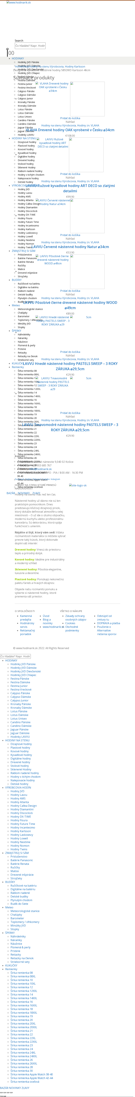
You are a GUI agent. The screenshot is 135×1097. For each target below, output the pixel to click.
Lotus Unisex (25, 116)
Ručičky (15, 867)
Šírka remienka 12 (22, 987)
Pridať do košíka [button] (70, 118)
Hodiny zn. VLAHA (88, 125)
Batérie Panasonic (22, 860)
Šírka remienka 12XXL (24, 991)
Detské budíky (25, 294)
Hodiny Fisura (19, 820)
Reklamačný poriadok (27, 632)
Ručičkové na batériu (24, 885)
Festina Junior (19, 686)
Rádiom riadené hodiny (25, 773)
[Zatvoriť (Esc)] (11, 1092)
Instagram (55, 479)
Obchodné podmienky (72, 628)
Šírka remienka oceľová (25, 1081)
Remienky (18, 367)
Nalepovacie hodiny (28, 178)
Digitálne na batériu (23, 889)
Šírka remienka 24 (27, 447)
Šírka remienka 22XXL (29, 439)
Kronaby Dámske (21, 707)
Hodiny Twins (25, 247)
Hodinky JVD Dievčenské (26, 671)
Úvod (46, 616)
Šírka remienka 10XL (23, 983)
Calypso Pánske (20, 693)
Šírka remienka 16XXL (24, 1005)
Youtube (46, 479)
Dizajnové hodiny (21, 744)
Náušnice (16, 943)
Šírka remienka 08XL (28, 374)
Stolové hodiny (20, 766)
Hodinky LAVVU (26, 134)
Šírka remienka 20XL (28, 421)
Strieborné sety (26, 359)
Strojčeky (16, 878)
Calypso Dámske (21, 697)
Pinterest (37, 479)
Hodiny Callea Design (24, 806)
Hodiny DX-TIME (21, 816)
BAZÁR (11, 493)
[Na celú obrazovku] (4, 1092)
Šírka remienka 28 (22, 1067)
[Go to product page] (70, 99)
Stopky (15, 929)
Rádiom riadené (26, 290)
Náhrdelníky (18, 936)
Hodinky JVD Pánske (28, 62)
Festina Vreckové (21, 689)
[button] (19, 40)
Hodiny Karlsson (21, 831)
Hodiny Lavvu (25, 192)
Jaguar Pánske (25, 127)
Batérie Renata (20, 864)
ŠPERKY (10, 933)
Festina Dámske (20, 682)
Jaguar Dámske (20, 733)
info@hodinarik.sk (40, 469)
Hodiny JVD (24, 189)
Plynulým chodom (27, 298)
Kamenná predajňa (26, 617)
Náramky (16, 940)
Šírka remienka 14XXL (24, 998)
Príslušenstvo (19, 856)
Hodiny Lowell (25, 236)
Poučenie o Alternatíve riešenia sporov (107, 630)
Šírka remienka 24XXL (24, 1056)
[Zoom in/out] (1, 1092)
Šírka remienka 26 (22, 1060)
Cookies (70, 623)
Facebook (19, 479)
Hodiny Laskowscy (22, 835)
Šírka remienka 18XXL (24, 1012)
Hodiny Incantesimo (23, 827)
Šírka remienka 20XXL (24, 1027)
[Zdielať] (8, 1092)
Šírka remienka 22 (27, 432)
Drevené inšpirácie (22, 875)
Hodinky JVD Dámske (24, 668)
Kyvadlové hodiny (21, 755)
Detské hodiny (25, 182)
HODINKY (18, 58)
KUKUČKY (18, 363)
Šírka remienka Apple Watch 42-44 (32, 1078)
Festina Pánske (20, 678)
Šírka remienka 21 (27, 428)
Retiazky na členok (28, 356)
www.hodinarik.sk (53, 627)
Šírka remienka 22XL (28, 436)
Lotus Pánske (19, 711)
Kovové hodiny (20, 751)
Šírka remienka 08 (27, 370)
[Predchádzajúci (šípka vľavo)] (1, 1096)
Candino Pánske (26, 120)
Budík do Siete (19, 904)
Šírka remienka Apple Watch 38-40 (32, 1074)
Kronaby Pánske (21, 704)
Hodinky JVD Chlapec (23, 675)
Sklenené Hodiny (21, 769)
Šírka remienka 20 (27, 418)
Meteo (16, 305)
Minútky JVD (18, 925)
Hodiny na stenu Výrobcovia (58, 125)
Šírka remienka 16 (22, 1002)
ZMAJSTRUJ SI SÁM (23, 251)
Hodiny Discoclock (22, 813)
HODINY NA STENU (17, 740)
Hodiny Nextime (26, 240)
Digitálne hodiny (21, 758)
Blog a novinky (48, 621)
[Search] (47, 46)
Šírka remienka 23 (27, 443)
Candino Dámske (27, 123)
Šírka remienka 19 (27, 414)
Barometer (17, 918)
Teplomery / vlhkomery (25, 922)
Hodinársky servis (27, 625)
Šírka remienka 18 (22, 1009)
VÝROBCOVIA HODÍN (25, 185)
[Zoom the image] (94, 485)
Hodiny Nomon (26, 243)
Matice (15, 871)
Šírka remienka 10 (22, 980)
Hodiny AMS (24, 196)
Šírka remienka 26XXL (24, 1063)
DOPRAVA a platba (108, 623)
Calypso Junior (19, 700)
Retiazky (22, 352)
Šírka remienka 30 (22, 1071)
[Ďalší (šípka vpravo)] (4, 1096)
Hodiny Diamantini (22, 809)
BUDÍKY (17, 280)
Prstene (15, 951)
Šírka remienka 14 (22, 994)
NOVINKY (15, 1088)
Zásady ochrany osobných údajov (75, 617)
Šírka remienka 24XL (28, 450)
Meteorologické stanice (30, 309)
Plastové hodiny (20, 747)
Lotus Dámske (19, 715)
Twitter (28, 479)
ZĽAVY (25, 1088)
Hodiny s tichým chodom (31, 174)
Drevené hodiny (25, 549)
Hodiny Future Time (23, 824)
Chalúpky (22, 312)
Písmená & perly (20, 947)
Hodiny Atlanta (20, 802)
